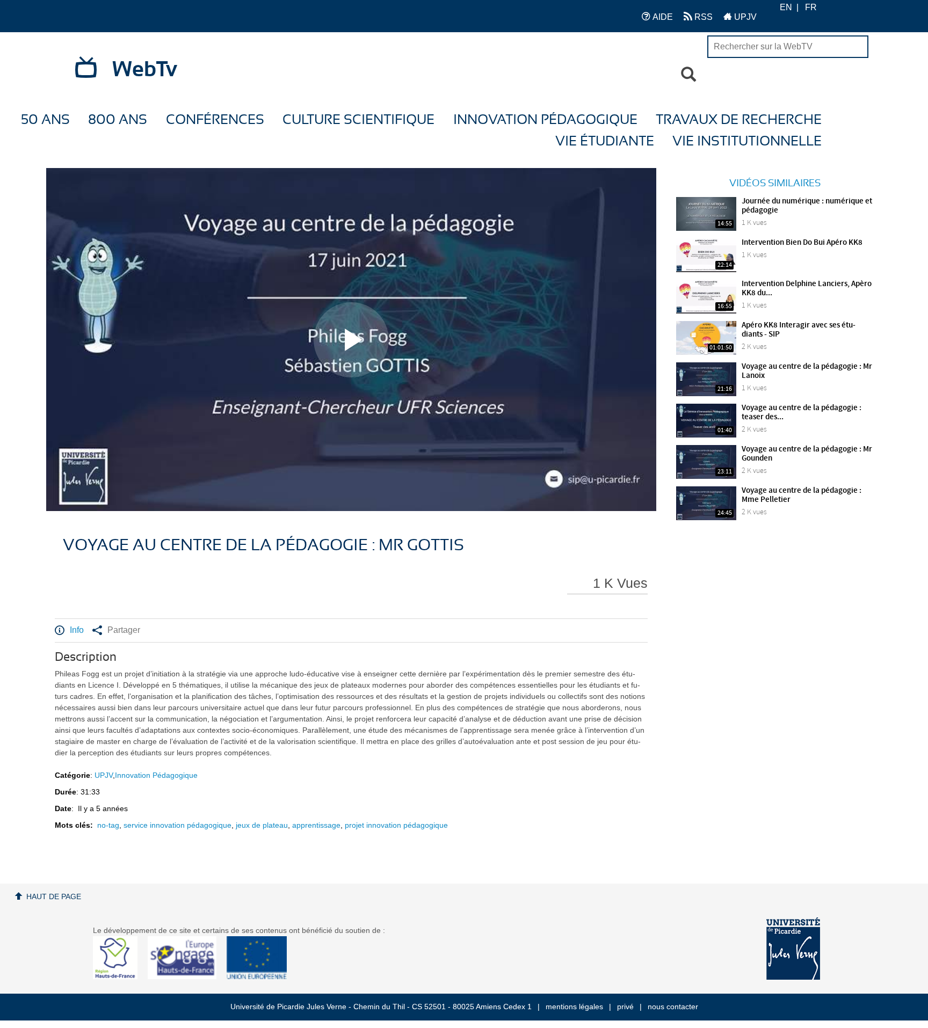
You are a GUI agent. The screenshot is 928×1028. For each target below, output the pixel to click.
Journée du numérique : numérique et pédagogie (807, 206)
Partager (123, 630)
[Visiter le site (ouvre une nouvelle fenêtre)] (119, 976)
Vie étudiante (604, 141)
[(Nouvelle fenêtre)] (793, 948)
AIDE (661, 16)
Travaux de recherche (739, 120)
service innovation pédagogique (177, 825)
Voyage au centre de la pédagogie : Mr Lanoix (807, 371)
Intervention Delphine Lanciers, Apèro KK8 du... (807, 288)
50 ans (45, 120)
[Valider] (688, 74)
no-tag (108, 825)
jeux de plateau (262, 825)
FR (811, 7)
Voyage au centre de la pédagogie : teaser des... (801, 412)
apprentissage (316, 825)
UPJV (744, 16)
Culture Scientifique (358, 120)
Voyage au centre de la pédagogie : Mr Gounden (807, 454)
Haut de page (53, 896)
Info (77, 630)
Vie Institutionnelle (747, 141)
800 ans (117, 120)
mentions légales (574, 1006)
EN (786, 7)
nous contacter (673, 1006)
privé (625, 1006)
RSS (702, 16)
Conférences (215, 120)
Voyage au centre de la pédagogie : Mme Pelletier (801, 495)
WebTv (144, 70)
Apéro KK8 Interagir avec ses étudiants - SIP (799, 330)
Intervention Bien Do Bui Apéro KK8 (802, 242)
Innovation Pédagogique (545, 120)
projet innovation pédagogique (396, 825)
